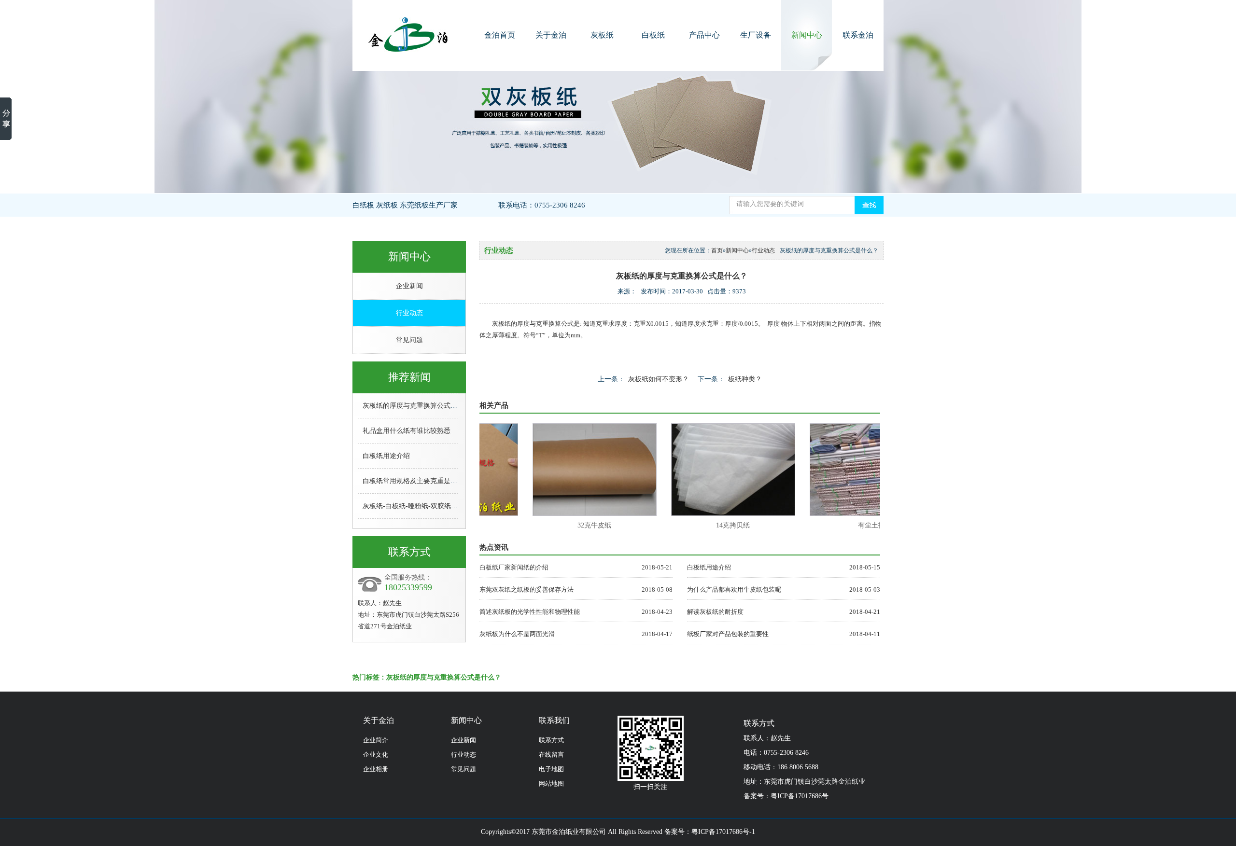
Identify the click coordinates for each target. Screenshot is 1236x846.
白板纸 (653, 35)
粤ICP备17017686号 (800, 796)
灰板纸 (602, 35)
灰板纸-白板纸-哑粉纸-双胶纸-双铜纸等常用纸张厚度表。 (448, 506)
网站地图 (551, 783)
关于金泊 (550, 35)
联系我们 (554, 720)
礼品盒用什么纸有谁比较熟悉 (406, 430)
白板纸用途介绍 (386, 455)
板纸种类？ (745, 379)
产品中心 (704, 35)
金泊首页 (499, 35)
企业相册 (375, 769)
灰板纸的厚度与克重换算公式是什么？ (420, 405)
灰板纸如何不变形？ (658, 379)
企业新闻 (409, 286)
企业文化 (375, 754)
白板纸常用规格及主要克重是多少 (413, 481)
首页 (717, 250)
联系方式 (551, 740)
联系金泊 (858, 35)
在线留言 (551, 754)
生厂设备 (755, 35)
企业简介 (375, 740)
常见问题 (409, 340)
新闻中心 (806, 35)
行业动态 (409, 313)
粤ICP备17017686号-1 (723, 831)
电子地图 (551, 769)
